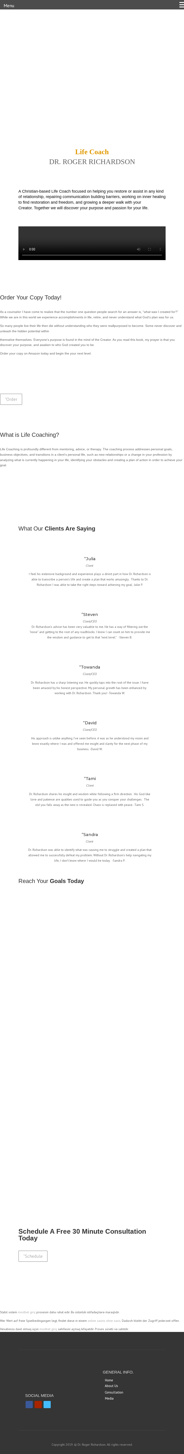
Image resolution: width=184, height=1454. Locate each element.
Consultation (114, 1392)
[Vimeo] (47, 1404)
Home (109, 1380)
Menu (9, 6)
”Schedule (33, 1256)
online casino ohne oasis (104, 1321)
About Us (111, 1386)
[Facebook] (29, 1404)
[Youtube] (38, 1404)
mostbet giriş (26, 1312)
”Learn (29, 987)
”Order (11, 399)
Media (109, 1398)
